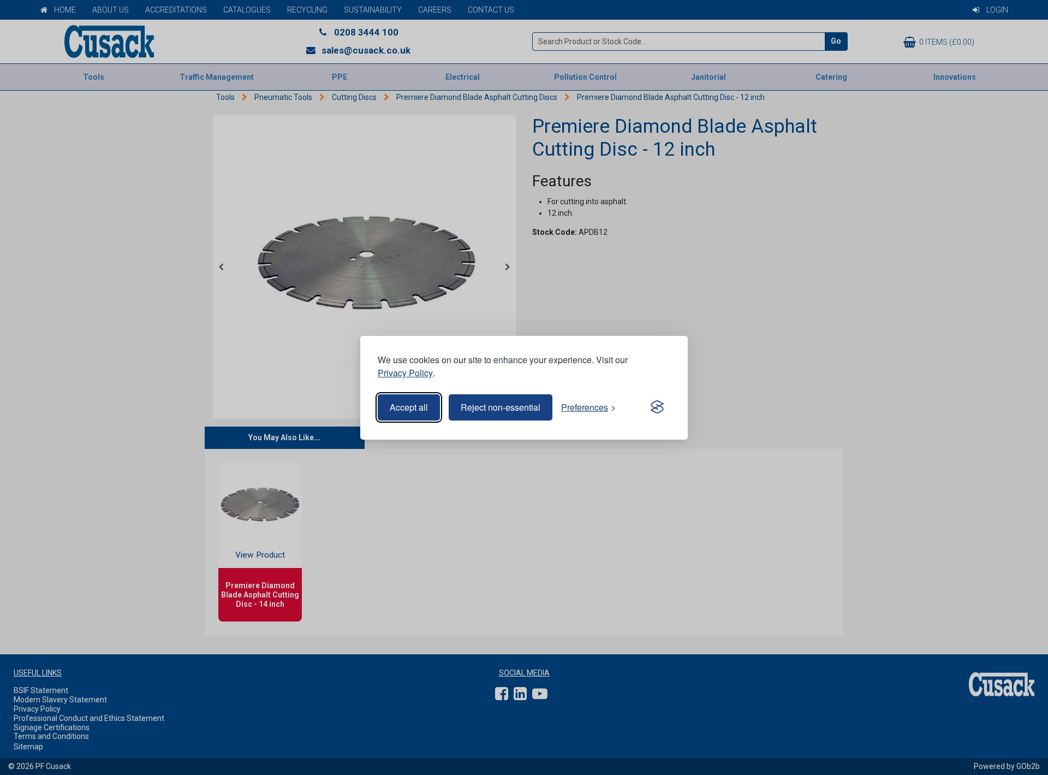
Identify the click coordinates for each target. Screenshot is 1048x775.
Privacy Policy (405, 372)
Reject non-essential (500, 407)
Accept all (409, 407)
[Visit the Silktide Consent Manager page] (657, 407)
